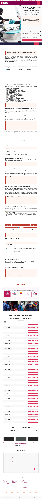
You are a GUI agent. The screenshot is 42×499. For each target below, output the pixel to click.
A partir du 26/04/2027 (7, 369)
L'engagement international (14, 482)
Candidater (36, 43)
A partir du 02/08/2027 (7, 406)
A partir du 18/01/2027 (7, 332)
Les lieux (14, 43)
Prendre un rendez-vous (24, 0)
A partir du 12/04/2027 (7, 364)
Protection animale (24, 487)
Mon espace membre (38, 0)
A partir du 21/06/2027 (7, 390)
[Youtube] (24, 492)
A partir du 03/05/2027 (7, 372)
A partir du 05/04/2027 (7, 361)
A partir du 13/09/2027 (7, 422)
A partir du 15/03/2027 (7, 353)
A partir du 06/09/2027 (7, 419)
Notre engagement (6, 481)
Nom (13, 455)
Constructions (23, 479)
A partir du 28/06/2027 (7, 393)
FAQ (28, 40)
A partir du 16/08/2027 (7, 411)
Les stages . (14, 483)
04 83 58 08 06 (31, 0)
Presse (4, 482)
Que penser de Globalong (7, 483)
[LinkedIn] (30, 492)
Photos (27, 43)
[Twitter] (12, 492)
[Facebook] (6, 492)
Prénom (13, 457)
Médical (22, 486)
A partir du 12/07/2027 (7, 398)
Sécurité (31, 43)
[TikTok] (18, 492)
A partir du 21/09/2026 (7, 327)
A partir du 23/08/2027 (7, 414)
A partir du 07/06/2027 (7, 385)
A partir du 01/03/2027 (7, 348)
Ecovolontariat (23, 481)
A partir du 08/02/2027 (7, 340)
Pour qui (9, 43)
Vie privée (16, 497)
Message (13, 463)
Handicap (22, 485)
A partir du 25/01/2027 (7, 335)
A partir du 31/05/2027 (7, 382)
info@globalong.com (16, 0)
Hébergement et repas (21, 43)
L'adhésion (14, 479)
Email (13, 459)
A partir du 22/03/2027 (7, 356)
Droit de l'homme (24, 480)
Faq (3, 480)
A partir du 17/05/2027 (7, 377)
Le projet (5, 43)
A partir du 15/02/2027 (7, 343)
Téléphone (13, 461)
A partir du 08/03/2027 (7, 351)
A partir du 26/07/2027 (7, 403)
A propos (4, 479)
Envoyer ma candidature (33, 327)
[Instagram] (36, 492)
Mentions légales (26, 497)
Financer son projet (15, 480)
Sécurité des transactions (32, 497)
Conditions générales (21, 497)
